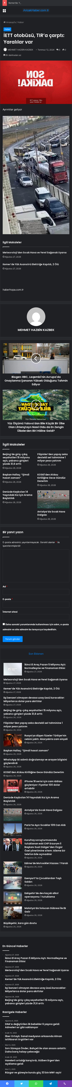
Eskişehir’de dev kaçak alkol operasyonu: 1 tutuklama (41, 895)
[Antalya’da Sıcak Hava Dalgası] (53, 499)
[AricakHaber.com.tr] (36, 10)
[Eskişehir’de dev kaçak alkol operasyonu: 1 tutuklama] (13, 898)
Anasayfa (11, 22)
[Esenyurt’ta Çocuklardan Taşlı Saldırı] (13, 883)
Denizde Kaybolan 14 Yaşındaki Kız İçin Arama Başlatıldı (17, 495)
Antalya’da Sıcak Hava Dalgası (51, 513)
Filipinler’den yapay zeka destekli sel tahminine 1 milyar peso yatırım (52, 457)
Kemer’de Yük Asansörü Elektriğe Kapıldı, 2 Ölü (33, 3)
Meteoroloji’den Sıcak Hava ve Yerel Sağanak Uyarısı (35, 252)
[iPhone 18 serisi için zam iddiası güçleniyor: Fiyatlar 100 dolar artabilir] (13, 786)
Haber (21, 22)
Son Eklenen (36, 653)
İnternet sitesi (10, 611)
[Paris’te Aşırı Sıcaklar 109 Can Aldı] (13, 829)
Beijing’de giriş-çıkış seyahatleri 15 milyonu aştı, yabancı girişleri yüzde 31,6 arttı (16, 459)
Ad (5, 586)
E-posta (8, 599)
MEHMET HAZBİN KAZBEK (20, 49)
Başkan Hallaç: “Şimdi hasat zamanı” (16, 476)
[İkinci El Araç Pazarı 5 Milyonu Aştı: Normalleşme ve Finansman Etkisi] (13, 669)
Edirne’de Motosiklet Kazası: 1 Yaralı (46, 863)
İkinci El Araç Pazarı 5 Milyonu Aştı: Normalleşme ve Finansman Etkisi (45, 666)
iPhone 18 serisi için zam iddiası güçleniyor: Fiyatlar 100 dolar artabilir (43, 785)
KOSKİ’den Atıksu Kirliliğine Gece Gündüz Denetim (51, 478)
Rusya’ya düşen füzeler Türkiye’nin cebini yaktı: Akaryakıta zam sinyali (46, 737)
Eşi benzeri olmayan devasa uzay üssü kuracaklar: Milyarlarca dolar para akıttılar (34, 699)
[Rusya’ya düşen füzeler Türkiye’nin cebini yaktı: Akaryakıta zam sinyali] (13, 740)
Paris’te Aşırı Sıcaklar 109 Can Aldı (45, 825)
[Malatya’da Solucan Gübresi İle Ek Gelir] (13, 912)
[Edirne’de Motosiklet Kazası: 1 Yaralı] (13, 868)
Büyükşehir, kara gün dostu (20, 923)
